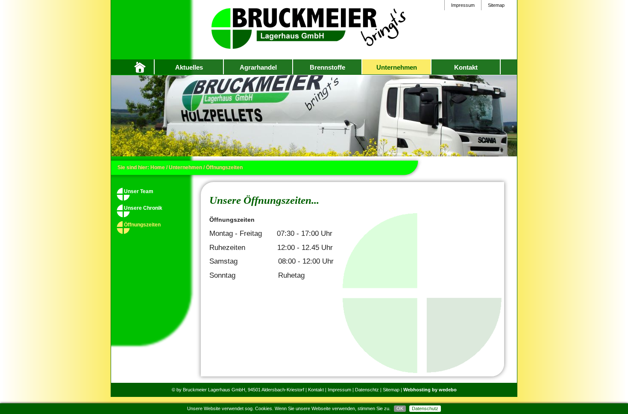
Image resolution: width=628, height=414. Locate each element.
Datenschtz (367, 389)
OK (399, 408)
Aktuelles (189, 67)
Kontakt (466, 67)
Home (143, 66)
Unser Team (138, 191)
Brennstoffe (327, 67)
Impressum (463, 5)
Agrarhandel (258, 67)
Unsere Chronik (143, 208)
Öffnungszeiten (142, 225)
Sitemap (496, 5)
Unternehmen (396, 67)
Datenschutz (425, 408)
